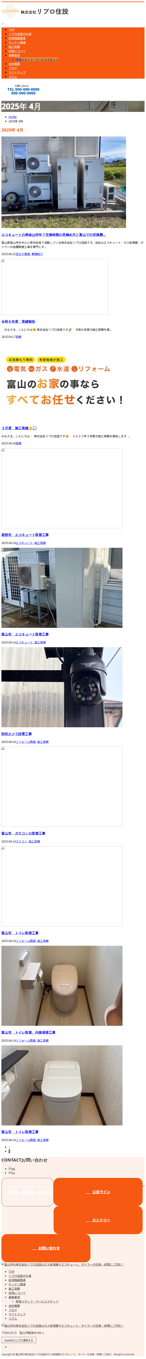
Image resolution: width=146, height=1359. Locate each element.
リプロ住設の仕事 (20, 34)
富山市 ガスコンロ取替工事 (23, 833)
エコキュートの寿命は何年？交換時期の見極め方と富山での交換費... (53, 234)
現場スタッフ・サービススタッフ (37, 59)
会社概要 (14, 64)
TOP (11, 29)
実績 (18, 336)
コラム (13, 76)
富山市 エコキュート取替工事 (25, 634)
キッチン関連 (17, 42)
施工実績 (14, 46)
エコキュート (24, 543)
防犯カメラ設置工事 (16, 734)
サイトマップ (17, 72)
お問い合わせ (49, 1247)
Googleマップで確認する (18, 1340)
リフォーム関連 (26, 742)
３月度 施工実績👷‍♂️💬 (19, 428)
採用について (17, 51)
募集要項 (14, 55)
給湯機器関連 (17, 38)
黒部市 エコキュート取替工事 (25, 534)
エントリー (101, 1219)
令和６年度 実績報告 (18, 321)
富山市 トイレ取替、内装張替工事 (28, 1032)
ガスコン (21, 841)
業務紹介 (37, 254)
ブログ (13, 68)
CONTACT (13, 98)
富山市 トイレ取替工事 (20, 933)
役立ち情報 (23, 254)
